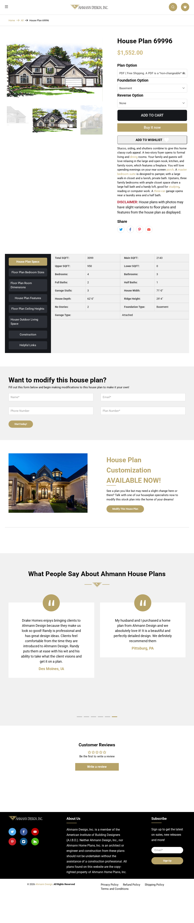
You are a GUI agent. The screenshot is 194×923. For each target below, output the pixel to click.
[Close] (114, 363)
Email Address (88, 404)
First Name (86, 395)
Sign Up (97, 415)
